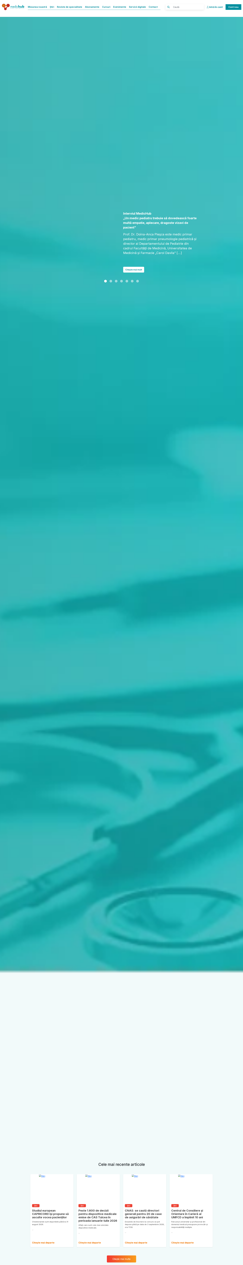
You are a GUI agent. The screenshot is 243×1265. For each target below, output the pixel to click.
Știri (52, 6)
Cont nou (233, 7)
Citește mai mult (133, 256)
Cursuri (106, 6)
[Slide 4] (126, 267)
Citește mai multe (121, 1259)
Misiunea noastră (37, 6)
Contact (153, 6)
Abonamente (92, 6)
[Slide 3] (121, 267)
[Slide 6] (137, 267)
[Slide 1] (105, 267)
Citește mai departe (43, 1242)
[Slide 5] (132, 267)
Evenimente (119, 6)
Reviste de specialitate (69, 6)
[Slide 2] (116, 267)
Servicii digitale (137, 6)
